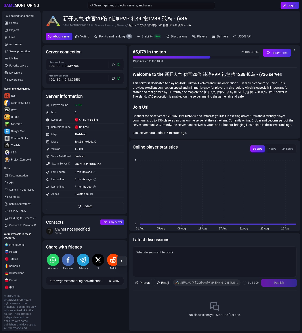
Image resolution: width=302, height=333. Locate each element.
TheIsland (80, 134)
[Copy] (113, 64)
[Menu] (295, 51)
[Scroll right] (121, 261)
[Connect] (119, 64)
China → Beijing (88, 119)
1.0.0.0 (79, 149)
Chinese (84, 127)
